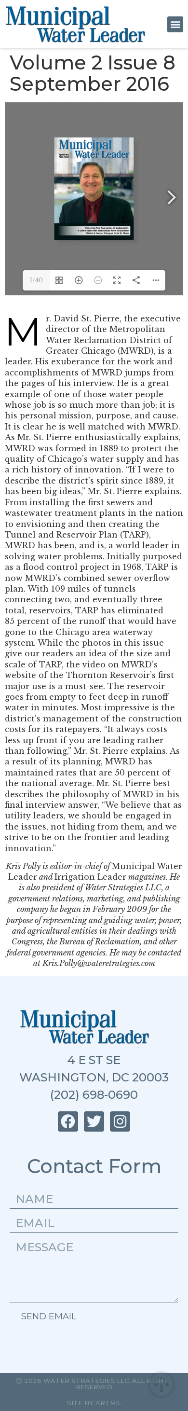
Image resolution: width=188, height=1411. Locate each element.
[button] (175, 24)
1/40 (36, 280)
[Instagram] (120, 1121)
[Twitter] (94, 1121)
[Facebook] (68, 1121)
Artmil (108, 1403)
